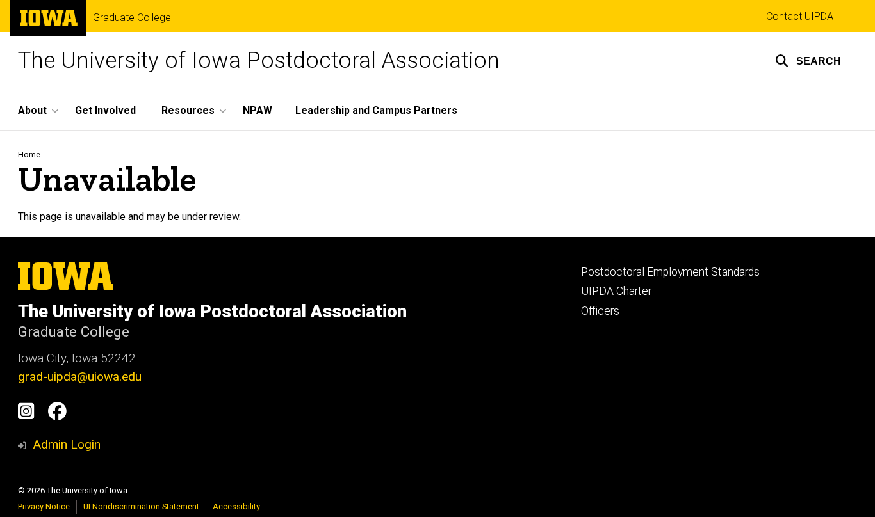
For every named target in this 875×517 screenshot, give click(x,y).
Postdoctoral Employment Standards (670, 272)
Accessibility (236, 506)
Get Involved (105, 110)
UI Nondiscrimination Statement (141, 506)
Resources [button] (188, 110)
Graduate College (132, 18)
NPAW (257, 110)
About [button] (32, 110)
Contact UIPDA (799, 16)
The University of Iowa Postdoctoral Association (259, 60)
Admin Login (67, 444)
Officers (600, 311)
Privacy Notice (44, 506)
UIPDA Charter (616, 291)
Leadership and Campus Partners (376, 110)
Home (29, 154)
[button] (808, 61)
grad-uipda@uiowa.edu (80, 376)
